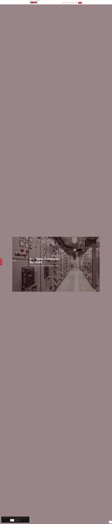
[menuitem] (32, 0)
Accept (12, 520)
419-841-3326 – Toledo (32, 0)
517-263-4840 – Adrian (38, 0)
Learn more (18, 520)
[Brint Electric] (34, 2)
